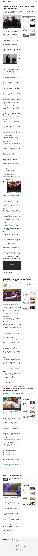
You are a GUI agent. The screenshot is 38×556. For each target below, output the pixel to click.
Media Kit (24, 546)
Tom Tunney (7, 373)
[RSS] (16, 546)
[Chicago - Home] (5, 1)
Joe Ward (9, 11)
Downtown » (24, 24)
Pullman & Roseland (7, 276)
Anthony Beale (15, 310)
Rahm (7, 330)
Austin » (23, 306)
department (11, 312)
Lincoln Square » (25, 410)
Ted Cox (5, 11)
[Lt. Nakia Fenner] (14, 185)
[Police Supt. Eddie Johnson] (12, 20)
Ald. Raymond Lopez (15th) (8, 151)
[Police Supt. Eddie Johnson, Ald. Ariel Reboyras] (10, 58)
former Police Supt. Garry (11, 231)
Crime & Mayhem (21, 4)
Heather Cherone (12, 283)
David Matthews (12, 393)
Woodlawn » (24, 292)
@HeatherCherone (12, 286)
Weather (20, 473)
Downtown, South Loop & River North (10, 4)
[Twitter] (16, 540)
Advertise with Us (25, 541)
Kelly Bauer (6, 393)
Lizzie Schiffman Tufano (15, 11)
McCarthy (5, 233)
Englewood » (24, 33)
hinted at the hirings (10, 166)
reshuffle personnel (6, 160)
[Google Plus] (16, 544)
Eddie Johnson (16, 327)
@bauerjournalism (12, 479)
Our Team (24, 544)
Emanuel (9, 330)
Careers (24, 545)
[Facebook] (16, 541)
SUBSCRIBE (19, 549)
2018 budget (14, 321)
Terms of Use (4, 551)
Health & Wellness (21, 386)
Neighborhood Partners (26, 540)
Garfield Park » (24, 29)
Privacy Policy (8, 551)
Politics (25, 4)
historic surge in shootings (14, 162)
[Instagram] (16, 545)
